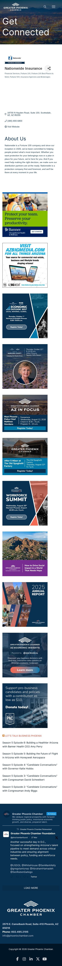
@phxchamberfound (19, 837)
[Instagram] (24, 959)
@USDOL (15, 865)
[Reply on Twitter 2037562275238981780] (12, 877)
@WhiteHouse (30, 865)
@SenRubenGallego (21, 871)
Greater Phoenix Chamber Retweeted (35, 829)
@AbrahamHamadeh (41, 868)
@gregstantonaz (19, 868)
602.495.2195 (19, 931)
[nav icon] (53, 7)
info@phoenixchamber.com (17, 935)
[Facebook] (17, 959)
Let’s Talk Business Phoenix (23, 735)
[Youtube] (44, 959)
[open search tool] (45, 6)
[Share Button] (47, 68)
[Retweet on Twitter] (18, 829)
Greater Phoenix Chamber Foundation (33, 833)
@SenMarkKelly (47, 865)
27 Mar (34, 837)
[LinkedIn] (31, 959)
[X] (37, 959)
